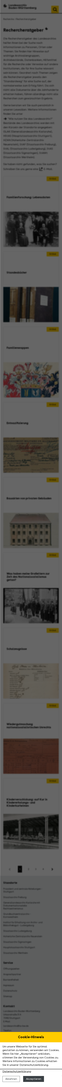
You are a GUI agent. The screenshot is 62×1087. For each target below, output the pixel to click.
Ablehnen (11, 1078)
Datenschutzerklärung (16, 1071)
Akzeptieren (33, 1078)
